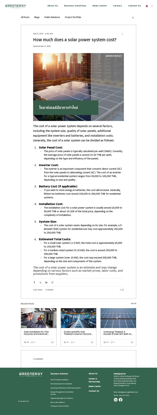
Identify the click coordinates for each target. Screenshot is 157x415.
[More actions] (122, 33)
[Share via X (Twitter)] (40, 282)
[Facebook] (120, 400)
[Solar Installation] (38, 318)
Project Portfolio (73, 17)
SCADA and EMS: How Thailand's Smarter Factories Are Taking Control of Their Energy (78, 333)
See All (133, 304)
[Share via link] (52, 282)
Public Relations (52, 17)
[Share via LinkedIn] (46, 282)
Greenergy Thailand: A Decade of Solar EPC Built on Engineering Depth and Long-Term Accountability (118, 333)
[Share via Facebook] (34, 282)
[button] (52, 6)
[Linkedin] (116, 400)
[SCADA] (78, 318)
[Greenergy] (118, 318)
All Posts (25, 17)
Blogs (37, 17)
